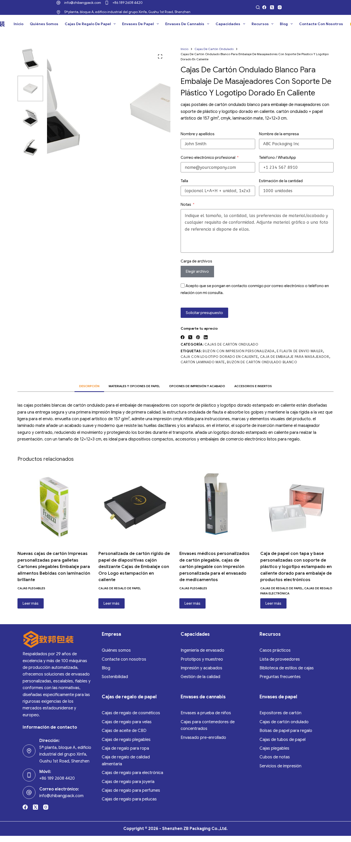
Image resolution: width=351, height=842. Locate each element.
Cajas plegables (31, 588)
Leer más (31, 603)
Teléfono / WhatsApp (277, 157)
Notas (186, 204)
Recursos (260, 24)
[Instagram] (280, 7)
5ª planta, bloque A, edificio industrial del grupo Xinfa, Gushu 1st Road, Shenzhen (127, 12)
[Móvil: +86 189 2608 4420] (29, 775)
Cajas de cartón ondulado (231, 344)
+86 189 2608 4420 (128, 3)
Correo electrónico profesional (208, 157)
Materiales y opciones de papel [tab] (134, 386)
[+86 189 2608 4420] (107, 3)
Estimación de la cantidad (281, 181)
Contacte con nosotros (321, 24)
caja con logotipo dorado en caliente (219, 357)
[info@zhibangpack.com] (58, 3)
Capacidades (228, 24)
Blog (284, 24)
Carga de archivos (196, 261)
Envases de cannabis (184, 24)
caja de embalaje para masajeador (294, 357)
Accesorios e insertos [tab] (253, 386)
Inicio (18, 24)
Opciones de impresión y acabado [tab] (197, 386)
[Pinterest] (198, 337)
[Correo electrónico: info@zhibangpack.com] (29, 792)
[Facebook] (264, 7)
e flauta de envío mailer (300, 351)
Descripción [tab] (89, 386)
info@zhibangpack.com (82, 3)
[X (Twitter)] (272, 7)
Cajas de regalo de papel (88, 24)
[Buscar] (258, 7)
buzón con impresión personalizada (238, 351)
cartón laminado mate (203, 362)
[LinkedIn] (206, 337)
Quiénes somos (44, 24)
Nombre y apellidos (198, 134)
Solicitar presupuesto (204, 312)
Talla (184, 181)
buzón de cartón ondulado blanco (262, 362)
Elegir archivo (197, 271)
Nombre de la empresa (279, 134)
